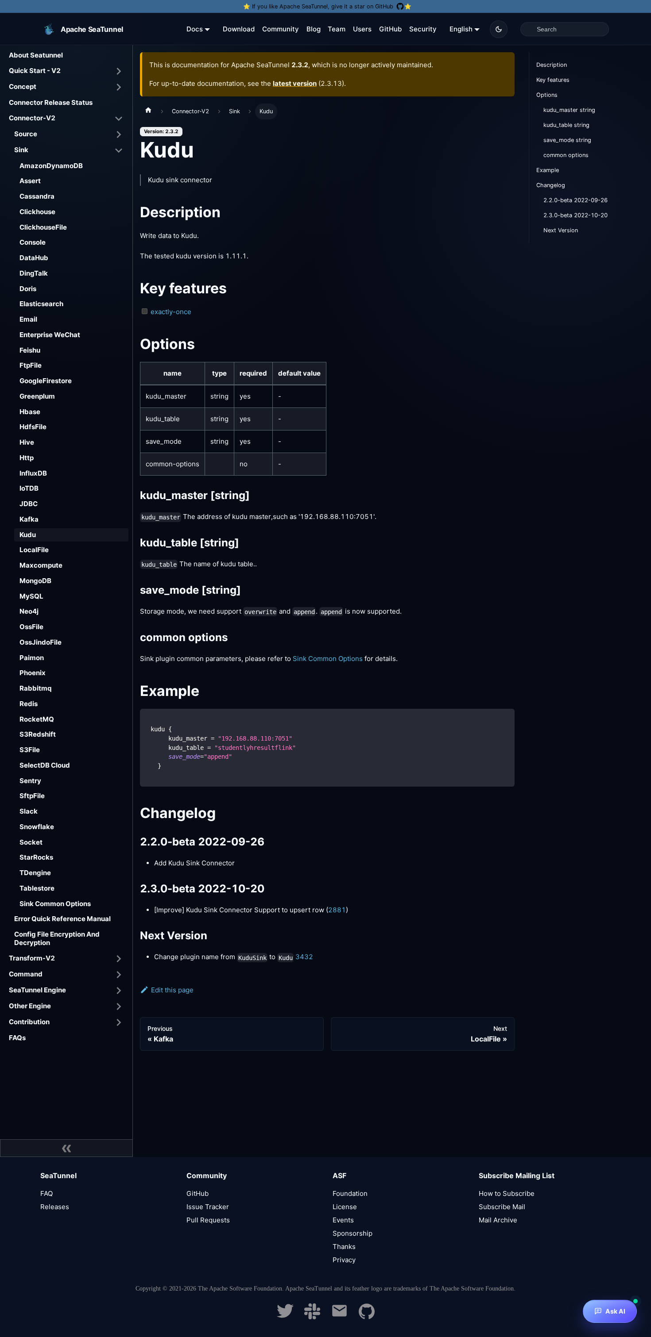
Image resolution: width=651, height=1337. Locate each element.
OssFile (31, 626)
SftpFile (32, 795)
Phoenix (32, 672)
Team (336, 29)
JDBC (28, 503)
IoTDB (29, 488)
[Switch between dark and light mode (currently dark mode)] (499, 29)
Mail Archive (498, 1220)
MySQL (31, 596)
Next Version (560, 230)
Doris (27, 288)
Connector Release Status (51, 102)
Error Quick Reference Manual (62, 918)
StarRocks (36, 857)
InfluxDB (33, 473)
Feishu (29, 350)
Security (423, 29)
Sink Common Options (55, 903)
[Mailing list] (339, 1317)
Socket (31, 842)
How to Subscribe (507, 1193)
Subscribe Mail (502, 1207)
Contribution (29, 1022)
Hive (26, 442)
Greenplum (37, 396)
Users (362, 29)
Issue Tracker (207, 1207)
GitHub (390, 29)
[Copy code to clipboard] (503, 719)
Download (239, 29)
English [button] (461, 29)
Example (547, 170)
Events (343, 1220)
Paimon (31, 657)
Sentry (30, 780)
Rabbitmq (35, 688)
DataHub (33, 258)
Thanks (344, 1246)
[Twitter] (285, 1317)
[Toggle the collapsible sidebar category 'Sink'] (118, 150)
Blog (313, 29)
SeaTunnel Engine (37, 990)
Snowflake (36, 826)
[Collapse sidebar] (66, 1148)
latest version (295, 83)
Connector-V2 (32, 118)
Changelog (550, 185)
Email (28, 319)
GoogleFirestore (45, 381)
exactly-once (171, 311)
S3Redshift (37, 734)
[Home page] (148, 111)
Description (551, 64)
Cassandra (36, 196)
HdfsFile (32, 427)
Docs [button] (194, 29)
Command (26, 974)
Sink (21, 150)
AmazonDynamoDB (51, 165)
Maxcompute (40, 565)
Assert (30, 181)
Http (26, 457)
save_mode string (567, 140)
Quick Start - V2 (35, 70)
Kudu (27, 534)
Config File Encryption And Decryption (57, 938)
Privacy (344, 1260)
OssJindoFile (40, 642)
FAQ (46, 1193)
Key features (553, 80)
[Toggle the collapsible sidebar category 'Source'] (118, 134)
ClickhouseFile (43, 227)
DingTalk (33, 273)
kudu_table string (566, 125)
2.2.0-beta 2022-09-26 (575, 200)
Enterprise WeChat (49, 334)
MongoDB (35, 580)
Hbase (29, 411)
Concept (22, 86)
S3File (29, 749)
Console (32, 242)
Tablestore (36, 888)
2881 (337, 910)
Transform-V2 (32, 958)
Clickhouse (37, 211)
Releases (54, 1207)
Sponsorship (352, 1233)
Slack (28, 811)
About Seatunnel (36, 55)
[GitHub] (367, 1317)
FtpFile (30, 365)
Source (25, 134)
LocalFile (34, 550)
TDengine (35, 872)
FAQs (17, 1037)
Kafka (29, 519)
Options (547, 95)
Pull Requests (208, 1220)
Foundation (350, 1193)
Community (280, 29)
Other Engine (30, 1006)
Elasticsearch (41, 304)
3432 (304, 957)
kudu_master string (569, 110)
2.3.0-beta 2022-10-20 (575, 215)
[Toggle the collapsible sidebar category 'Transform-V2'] (118, 959)
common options (566, 155)
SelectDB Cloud (44, 765)
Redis (28, 703)
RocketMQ (36, 719)
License (345, 1207)
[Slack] (312, 1317)
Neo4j (29, 611)
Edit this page (172, 990)
